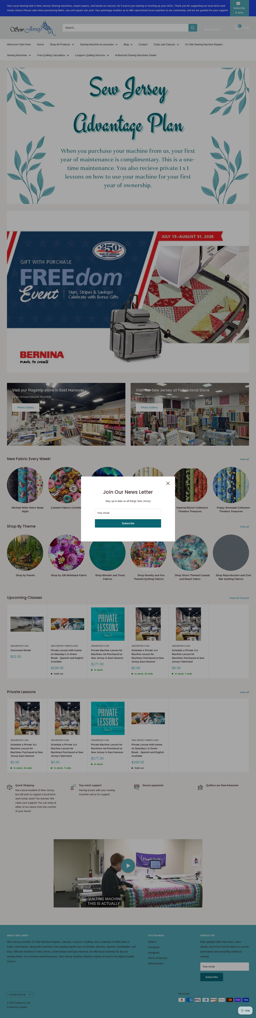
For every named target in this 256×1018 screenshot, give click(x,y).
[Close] (168, 483)
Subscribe (128, 523)
